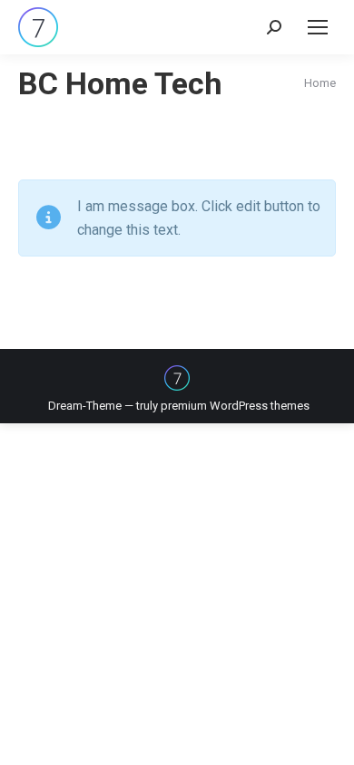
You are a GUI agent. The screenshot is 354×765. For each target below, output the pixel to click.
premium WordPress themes (235, 405)
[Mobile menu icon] (318, 27)
